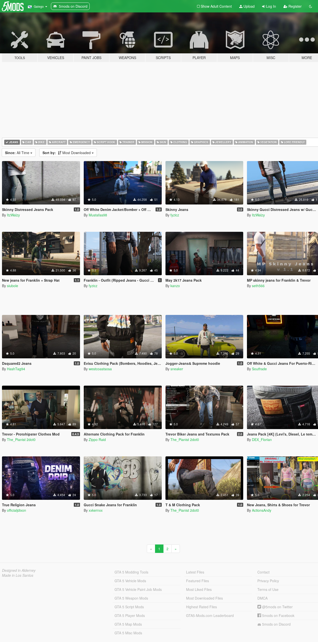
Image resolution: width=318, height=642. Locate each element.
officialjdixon (16, 510)
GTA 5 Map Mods (128, 624)
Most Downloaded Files (204, 598)
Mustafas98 (98, 214)
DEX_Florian (262, 439)
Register (294, 6)
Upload (248, 6)
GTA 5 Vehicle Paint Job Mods (138, 589)
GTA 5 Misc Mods (128, 632)
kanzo (175, 285)
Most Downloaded (67, 152)
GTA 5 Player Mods (130, 615)
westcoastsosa (100, 368)
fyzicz (174, 214)
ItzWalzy (13, 214)
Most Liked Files (199, 589)
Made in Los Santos (17, 575)
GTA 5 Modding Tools (131, 572)
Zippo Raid (97, 439)
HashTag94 (16, 368)
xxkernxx (96, 510)
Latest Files (195, 572)
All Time (17, 152)
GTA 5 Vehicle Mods (130, 580)
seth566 (258, 285)
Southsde (259, 368)
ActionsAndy (261, 510)
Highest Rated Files (201, 606)
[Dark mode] (310, 6)
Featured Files (197, 580)
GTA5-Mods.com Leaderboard (210, 615)
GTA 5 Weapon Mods (131, 598)
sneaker (176, 368)
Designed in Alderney (19, 570)
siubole (12, 285)
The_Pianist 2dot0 (21, 439)
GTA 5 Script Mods (129, 606)
